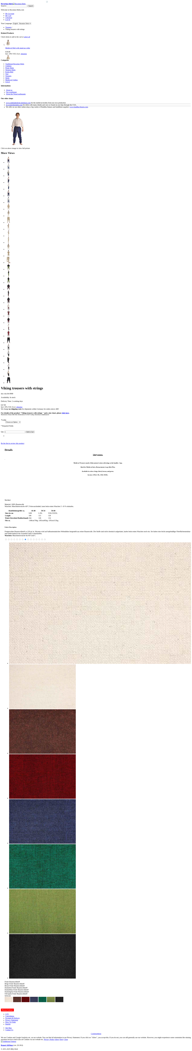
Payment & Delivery (12, 1018)
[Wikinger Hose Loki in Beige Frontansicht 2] (8, 216)
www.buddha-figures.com (79, 107)
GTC (7, 1014)
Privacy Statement (11, 1020)
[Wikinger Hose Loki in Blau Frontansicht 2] (8, 169)
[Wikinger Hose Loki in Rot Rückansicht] (8, 336)
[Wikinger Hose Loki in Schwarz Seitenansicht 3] (8, 376)
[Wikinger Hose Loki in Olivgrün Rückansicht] (8, 283)
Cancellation (9, 1016)
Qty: (2, 432)
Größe (3, 420)
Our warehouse (11, 92)
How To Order (10, 1022)
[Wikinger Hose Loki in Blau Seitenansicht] (8, 182)
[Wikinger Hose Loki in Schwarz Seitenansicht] (8, 363)
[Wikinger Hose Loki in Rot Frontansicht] (8, 309)
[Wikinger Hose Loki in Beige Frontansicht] (8, 209)
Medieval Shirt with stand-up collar (17, 48)
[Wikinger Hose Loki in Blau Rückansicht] (8, 196)
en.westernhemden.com (14, 105)
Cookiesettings (96, 1034)
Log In (7, 20)
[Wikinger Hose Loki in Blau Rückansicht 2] (8, 202)
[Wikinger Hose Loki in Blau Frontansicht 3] (8, 176)
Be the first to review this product (12, 443)
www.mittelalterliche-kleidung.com (18, 103)
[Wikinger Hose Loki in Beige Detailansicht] (8, 263)
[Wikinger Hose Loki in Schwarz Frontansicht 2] (8, 349)
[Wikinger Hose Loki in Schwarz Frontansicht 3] (8, 356)
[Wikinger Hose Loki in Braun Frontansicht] (8, 289)
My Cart (8, 16)
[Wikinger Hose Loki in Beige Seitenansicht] (8, 229)
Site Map (8, 1028)
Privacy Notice (49, 1039)
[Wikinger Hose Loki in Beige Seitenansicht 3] (8, 242)
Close (66, 1039)
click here (65, 413)
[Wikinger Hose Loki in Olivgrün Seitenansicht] (8, 276)
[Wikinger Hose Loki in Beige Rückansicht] (8, 249)
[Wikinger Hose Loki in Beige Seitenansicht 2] (8, 236)
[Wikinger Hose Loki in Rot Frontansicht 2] (8, 316)
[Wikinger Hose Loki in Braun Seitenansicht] (8, 296)
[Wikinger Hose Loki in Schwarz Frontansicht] (8, 343)
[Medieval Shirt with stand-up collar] (8, 45)
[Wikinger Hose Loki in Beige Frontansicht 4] (8, 222)
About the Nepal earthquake (16, 94)
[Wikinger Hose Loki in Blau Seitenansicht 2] (8, 189)
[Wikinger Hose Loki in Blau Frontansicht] (8, 162)
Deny (61, 1039)
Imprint (7, 1024)
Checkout (8, 18)
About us (9, 90)
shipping (24, 54)
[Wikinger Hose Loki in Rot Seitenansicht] (8, 329)
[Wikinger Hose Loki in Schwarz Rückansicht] (8, 383)
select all (27, 37)
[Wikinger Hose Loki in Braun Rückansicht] (8, 303)
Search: (3, 6)
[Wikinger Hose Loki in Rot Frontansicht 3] (8, 323)
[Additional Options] (8, 1041)
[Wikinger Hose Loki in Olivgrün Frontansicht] (8, 269)
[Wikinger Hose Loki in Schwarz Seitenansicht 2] (8, 369)
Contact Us (9, 1030)
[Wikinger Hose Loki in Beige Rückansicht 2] (8, 256)
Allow (57, 1039)
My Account (9, 14)
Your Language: (6, 23)
